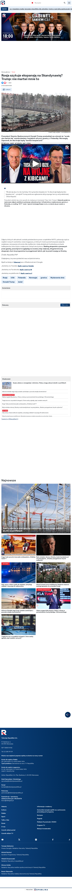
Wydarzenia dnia (57, 277)
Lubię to (8, 89)
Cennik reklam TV (7, 833)
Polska (3, 813)
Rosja (5, 277)
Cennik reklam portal (8, 830)
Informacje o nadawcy (44, 806)
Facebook (53, 839)
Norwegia (33, 277)
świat (20, 282)
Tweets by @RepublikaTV (9, 419)
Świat (13, 72)
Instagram (36, 839)
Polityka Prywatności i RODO (46, 822)
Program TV (41, 825)
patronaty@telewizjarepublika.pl (12, 793)
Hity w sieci (65, 305)
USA (12, 277)
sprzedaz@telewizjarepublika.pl (11, 781)
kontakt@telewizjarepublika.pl (11, 787)
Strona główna (5, 72)
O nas (3, 827)
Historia (4, 806)
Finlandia (22, 277)
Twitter (19, 839)
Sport (3, 816)
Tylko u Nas (5, 820)
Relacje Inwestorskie (44, 828)
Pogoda (39, 818)
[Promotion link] (36, 27)
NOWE (4, 9)
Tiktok (69, 839)
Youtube (2, 839)
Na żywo (38, 3)
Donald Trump (9, 282)
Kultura (3, 810)
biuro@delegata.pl (7, 800)
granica (44, 277)
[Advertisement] (36, 54)
